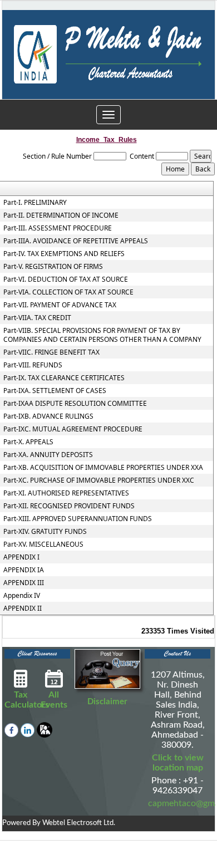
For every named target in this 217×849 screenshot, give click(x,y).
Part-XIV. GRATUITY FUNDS (45, 531)
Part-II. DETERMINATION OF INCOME (61, 215)
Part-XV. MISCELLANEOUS (43, 544)
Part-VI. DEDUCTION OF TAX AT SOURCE (65, 279)
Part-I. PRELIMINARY (35, 202)
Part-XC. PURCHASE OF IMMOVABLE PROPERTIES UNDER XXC (98, 480)
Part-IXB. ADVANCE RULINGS (48, 416)
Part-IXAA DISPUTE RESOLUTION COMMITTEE (75, 403)
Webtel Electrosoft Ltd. (78, 823)
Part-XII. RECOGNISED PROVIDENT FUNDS (69, 506)
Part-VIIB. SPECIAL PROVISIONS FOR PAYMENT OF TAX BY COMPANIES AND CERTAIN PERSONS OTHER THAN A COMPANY (102, 335)
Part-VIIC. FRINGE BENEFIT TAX (51, 352)
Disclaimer (107, 702)
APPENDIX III (23, 582)
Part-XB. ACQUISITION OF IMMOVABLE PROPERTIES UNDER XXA (103, 467)
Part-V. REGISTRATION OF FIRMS (53, 266)
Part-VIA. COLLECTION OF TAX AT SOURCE (68, 292)
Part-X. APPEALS (28, 442)
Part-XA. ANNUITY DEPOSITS (48, 454)
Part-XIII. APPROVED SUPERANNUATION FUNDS (77, 518)
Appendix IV (21, 595)
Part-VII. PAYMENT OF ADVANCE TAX (59, 305)
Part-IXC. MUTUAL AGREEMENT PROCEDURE (72, 429)
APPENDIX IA (23, 570)
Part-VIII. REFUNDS (32, 365)
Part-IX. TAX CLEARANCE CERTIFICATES (64, 378)
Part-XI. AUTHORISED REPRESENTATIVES (66, 493)
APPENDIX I (21, 557)
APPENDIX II (22, 608)
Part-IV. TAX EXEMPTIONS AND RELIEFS (64, 253)
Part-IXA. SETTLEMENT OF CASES (54, 390)
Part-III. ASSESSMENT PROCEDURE (57, 228)
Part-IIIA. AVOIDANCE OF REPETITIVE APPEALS (75, 241)
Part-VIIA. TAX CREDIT (37, 317)
